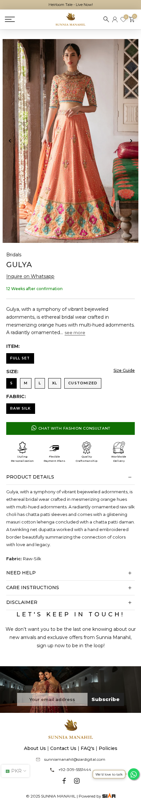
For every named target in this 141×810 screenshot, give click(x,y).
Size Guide (124, 371)
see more (75, 332)
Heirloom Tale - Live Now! (71, 4)
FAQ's (87, 748)
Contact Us (63, 748)
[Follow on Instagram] (77, 781)
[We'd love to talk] (133, 774)
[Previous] (10, 141)
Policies (108, 748)
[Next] (131, 141)
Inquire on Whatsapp (30, 276)
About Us (35, 748)
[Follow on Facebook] (64, 781)
